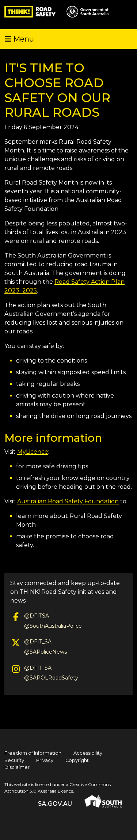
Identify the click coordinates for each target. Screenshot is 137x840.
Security (14, 760)
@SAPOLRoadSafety (51, 677)
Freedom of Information (32, 753)
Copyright (77, 760)
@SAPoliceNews (45, 652)
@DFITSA (36, 615)
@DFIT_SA (38, 641)
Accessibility (87, 753)
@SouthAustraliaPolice (53, 626)
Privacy (44, 760)
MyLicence (32, 451)
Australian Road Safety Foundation (68, 501)
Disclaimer (17, 767)
